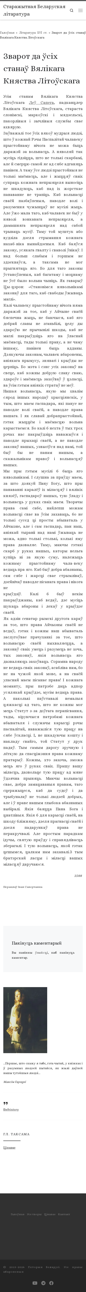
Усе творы (34, 1214)
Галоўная (7, 32)
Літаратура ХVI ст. (33, 32)
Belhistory (11, 1109)
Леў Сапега (41, 102)
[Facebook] (51, 1283)
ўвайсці (41, 953)
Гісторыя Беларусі (44, 1267)
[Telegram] (43, 1283)
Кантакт (64, 1214)
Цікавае (9, 1147)
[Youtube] (34, 1283)
